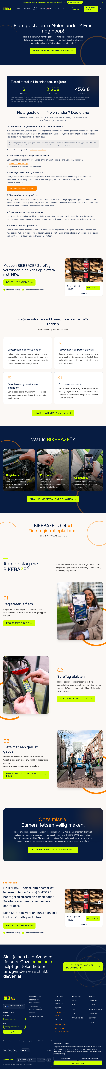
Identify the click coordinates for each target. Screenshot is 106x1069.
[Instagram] (10, 1050)
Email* (5, 1023)
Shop (42, 9)
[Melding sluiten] (102, 2)
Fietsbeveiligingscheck (10, 1041)
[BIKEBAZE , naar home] (7, 8)
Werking (27, 9)
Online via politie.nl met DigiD (18, 164)
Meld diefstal (75, 9)
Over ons (93, 1000)
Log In (91, 1022)
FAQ (73, 1009)
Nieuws (75, 1000)
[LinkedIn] (15, 1050)
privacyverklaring (59, 1054)
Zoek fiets (35, 9)
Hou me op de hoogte (12, 1032)
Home (19, 9)
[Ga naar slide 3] (85, 293)
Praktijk (38, 1041)
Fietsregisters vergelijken (26, 1041)
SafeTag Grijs (73, 286)
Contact (92, 1018)
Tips (73, 1014)
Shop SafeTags (61, 1024)
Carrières (93, 1014)
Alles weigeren (65, 1059)
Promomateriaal (47, 1041)
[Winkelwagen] (101, 8)
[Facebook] (5, 1050)
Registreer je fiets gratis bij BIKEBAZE (22, 188)
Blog (74, 1005)
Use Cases (93, 1005)
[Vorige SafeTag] (68, 272)
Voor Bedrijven (95, 1009)
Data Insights (77, 1018)
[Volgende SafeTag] (99, 272)
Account (61, 9)
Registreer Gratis (90, 9)
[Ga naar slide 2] (82, 293)
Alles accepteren (78, 1063)
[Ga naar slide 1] (81, 293)
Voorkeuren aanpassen (90, 1059)
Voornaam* (6, 1015)
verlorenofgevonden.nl (38, 150)
